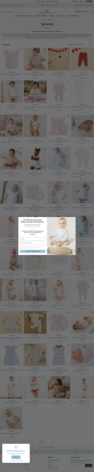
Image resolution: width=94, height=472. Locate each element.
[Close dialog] (73, 219)
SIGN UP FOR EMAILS (33, 251)
